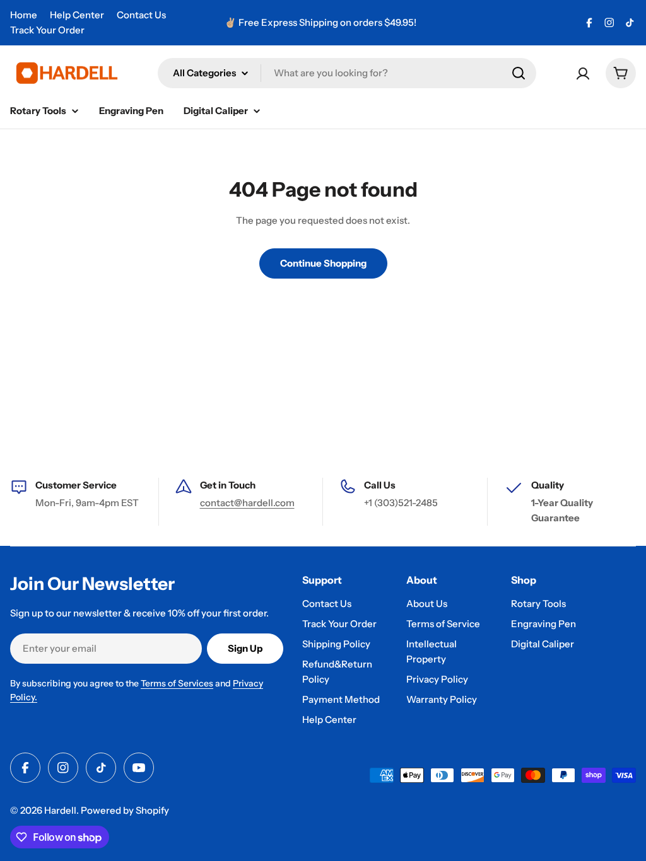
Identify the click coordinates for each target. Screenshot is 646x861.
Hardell (60, 810)
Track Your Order (47, 30)
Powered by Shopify (125, 810)
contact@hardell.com (247, 503)
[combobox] (347, 73)
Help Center (77, 15)
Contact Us (141, 15)
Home (23, 15)
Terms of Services (177, 683)
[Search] (518, 73)
